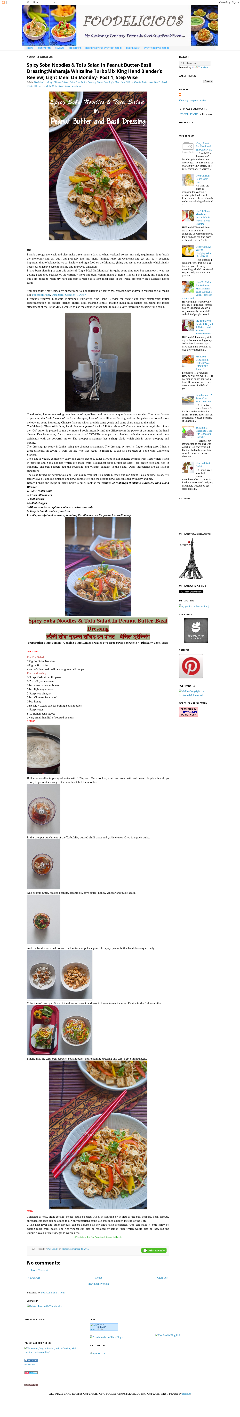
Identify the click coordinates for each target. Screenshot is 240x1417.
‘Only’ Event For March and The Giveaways (204, 146)
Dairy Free (75, 82)
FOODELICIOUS (189, 114)
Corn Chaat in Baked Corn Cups (203, 178)
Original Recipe (34, 86)
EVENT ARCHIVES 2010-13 (156, 48)
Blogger (186, 1393)
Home (98, 1277)
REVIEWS (59, 48)
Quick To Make (50, 86)
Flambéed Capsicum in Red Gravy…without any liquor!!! (203, 363)
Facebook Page (41, 294)
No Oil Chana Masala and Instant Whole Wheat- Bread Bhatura (203, 217)
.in (101, 1327)
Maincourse (147, 82)
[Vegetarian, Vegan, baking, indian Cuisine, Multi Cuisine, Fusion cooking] (54, 1352)
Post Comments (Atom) (53, 1292)
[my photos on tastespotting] (194, 606)
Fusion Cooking (88, 82)
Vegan (67, 86)
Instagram (58, 294)
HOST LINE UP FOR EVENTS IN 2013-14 (103, 48)
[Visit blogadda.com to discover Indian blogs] (31, 1373)
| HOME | (30, 48)
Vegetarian (76, 86)
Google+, (70, 294)
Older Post (162, 1277)
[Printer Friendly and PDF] (154, 1251)
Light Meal (114, 82)
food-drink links (29, 1365)
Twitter (81, 294)
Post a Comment (39, 1270)
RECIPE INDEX (133, 48)
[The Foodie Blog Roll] (168, 1335)
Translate (203, 67)
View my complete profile (192, 100)
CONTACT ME (44, 48)
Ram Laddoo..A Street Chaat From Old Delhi (204, 398)
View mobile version (98, 1283)
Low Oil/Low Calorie (131, 82)
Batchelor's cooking (43, 82)
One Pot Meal (160, 82)
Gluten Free (102, 82)
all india (100, 1329)
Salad (61, 86)
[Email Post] (33, 1249)
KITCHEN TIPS (74, 48)
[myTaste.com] (98, 1353)
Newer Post (34, 1277)
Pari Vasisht (53, 1249)
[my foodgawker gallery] (196, 642)
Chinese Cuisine (61, 82)
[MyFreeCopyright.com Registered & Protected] (196, 695)
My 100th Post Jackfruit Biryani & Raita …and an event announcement (204, 327)
